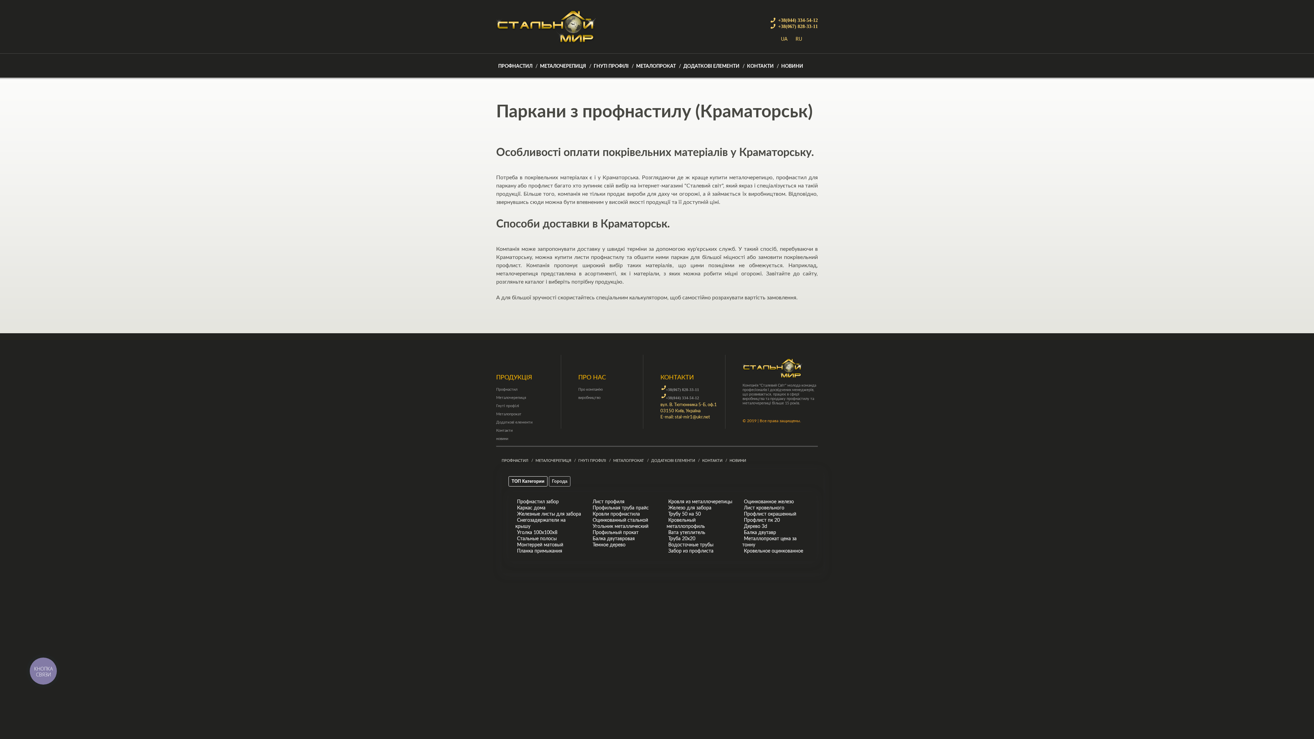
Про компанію (590, 389)
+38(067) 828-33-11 (798, 26)
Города (559, 481)
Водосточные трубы (690, 545)
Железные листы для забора (549, 514)
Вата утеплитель (686, 532)
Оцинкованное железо (769, 502)
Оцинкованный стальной (620, 520)
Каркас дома (531, 508)
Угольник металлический (620, 526)
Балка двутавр (760, 532)
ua (784, 39)
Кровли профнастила (616, 514)
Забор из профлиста (690, 551)
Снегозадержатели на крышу (540, 523)
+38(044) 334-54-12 (798, 20)
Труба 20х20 (681, 538)
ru (799, 39)
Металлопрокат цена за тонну (769, 541)
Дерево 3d (755, 526)
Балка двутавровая (614, 538)
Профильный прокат (616, 532)
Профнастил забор (538, 502)
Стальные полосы (537, 538)
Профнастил (515, 66)
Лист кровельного (764, 508)
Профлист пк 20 (762, 520)
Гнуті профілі (611, 66)
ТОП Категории (528, 481)
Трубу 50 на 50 (684, 514)
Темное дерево (609, 545)
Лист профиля (608, 502)
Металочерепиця (563, 66)
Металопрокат (656, 66)
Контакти (760, 66)
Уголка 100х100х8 (537, 532)
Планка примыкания (539, 551)
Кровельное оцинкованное (773, 551)
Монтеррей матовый (540, 545)
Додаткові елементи (711, 66)
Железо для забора (689, 508)
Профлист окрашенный (770, 514)
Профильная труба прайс (621, 508)
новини (792, 66)
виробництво (589, 398)
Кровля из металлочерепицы (700, 502)
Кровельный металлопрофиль (686, 523)
